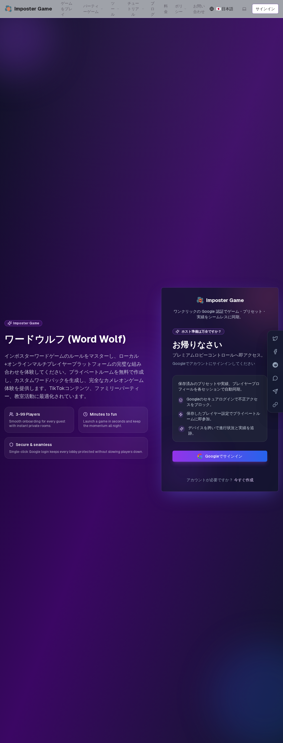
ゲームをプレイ (66, 9)
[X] (275, 338)
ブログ (152, 9)
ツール (113, 9)
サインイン (265, 8)
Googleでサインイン (223, 456)
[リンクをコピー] (275, 404)
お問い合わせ (199, 9)
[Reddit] (275, 364)
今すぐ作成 (243, 479)
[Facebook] (275, 351)
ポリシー (179, 9)
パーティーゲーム (91, 9)
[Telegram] (275, 391)
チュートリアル (133, 9)
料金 (166, 9)
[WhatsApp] (275, 378)
